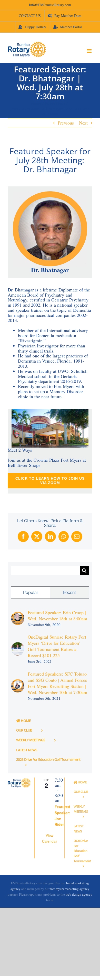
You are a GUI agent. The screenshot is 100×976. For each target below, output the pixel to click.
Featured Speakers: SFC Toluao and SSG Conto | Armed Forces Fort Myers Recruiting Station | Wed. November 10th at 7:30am (57, 683)
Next (83, 123)
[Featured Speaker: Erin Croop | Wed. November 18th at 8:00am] (17, 615)
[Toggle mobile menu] (89, 51)
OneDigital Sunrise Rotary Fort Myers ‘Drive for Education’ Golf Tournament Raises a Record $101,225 (57, 646)
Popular (30, 592)
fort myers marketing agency (70, 888)
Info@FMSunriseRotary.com (50, 4)
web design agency (79, 894)
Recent (69, 592)
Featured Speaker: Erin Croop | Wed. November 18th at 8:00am (57, 615)
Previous (66, 123)
